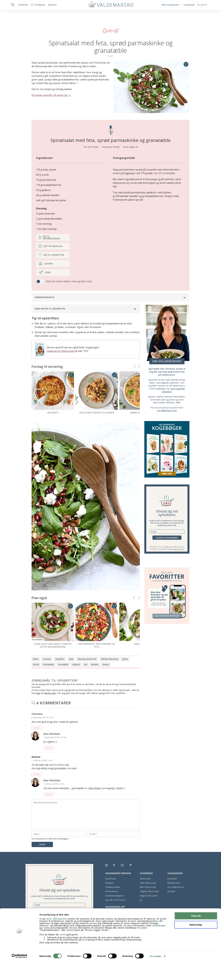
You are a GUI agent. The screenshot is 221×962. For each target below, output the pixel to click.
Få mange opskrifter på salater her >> (51, 95)
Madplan (52, 5)
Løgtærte (52, 412)
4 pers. (132, 146)
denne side (50, 693)
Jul (141, 900)
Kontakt (171, 891)
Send (48, 272)
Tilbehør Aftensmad (109, 659)
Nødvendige (196, 924)
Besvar (37, 727)
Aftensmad (145, 878)
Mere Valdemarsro (170, 5)
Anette (36, 757)
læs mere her (178, 549)
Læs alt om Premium (115, 900)
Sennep (106, 664)
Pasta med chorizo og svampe (96, 412)
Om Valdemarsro (175, 887)
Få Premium (40, 5)
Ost (85, 664)
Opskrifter (23, 5)
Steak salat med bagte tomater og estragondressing (52, 645)
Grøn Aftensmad (148, 883)
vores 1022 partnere (56, 918)
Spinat (124, 659)
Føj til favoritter (53, 254)
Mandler (94, 664)
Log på (203, 5)
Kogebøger (189, 5)
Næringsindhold (44, 297)
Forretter (47, 659)
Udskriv (48, 263)
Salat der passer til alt (87, 659)
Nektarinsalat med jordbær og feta (96, 645)
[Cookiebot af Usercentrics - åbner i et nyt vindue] (19, 956)
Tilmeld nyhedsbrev (166, 537)
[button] (134, 366)
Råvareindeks (173, 883)
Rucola (36, 664)
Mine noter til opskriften (50, 308)
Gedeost (76, 664)
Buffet (35, 659)
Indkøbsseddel (112, 887)
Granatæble (63, 664)
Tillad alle (196, 916)
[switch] (87, 956)
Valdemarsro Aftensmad (60, 351)
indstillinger (159, 925)
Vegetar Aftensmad (149, 891)
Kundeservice (111, 891)
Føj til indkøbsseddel (51, 237)
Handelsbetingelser (114, 895)
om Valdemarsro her (167, 410)
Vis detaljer (155, 956)
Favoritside (110, 878)
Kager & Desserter (149, 895)
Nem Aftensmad (148, 887)
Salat (71, 659)
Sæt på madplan (52, 246)
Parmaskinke (48, 664)
